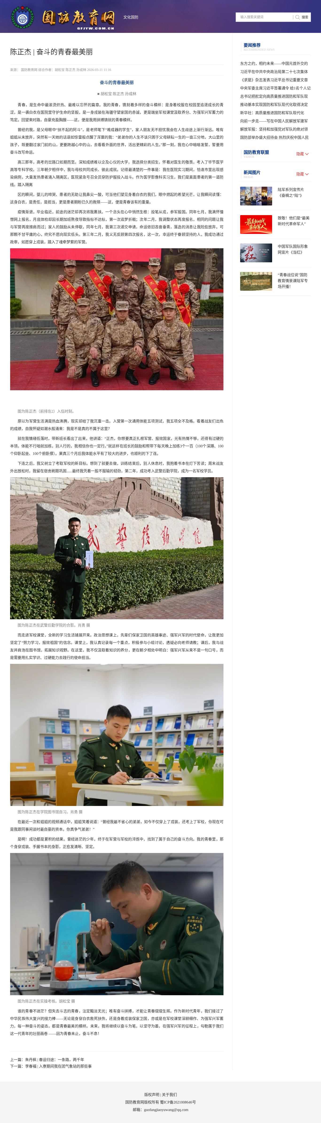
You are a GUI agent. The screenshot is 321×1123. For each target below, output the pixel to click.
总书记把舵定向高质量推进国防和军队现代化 (274, 97)
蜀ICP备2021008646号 (178, 1102)
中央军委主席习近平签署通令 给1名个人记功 (275, 89)
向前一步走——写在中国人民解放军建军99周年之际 (274, 122)
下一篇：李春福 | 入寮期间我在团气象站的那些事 (51, 1066)
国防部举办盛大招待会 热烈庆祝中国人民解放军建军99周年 (274, 139)
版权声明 (151, 1095)
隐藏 (300, 154)
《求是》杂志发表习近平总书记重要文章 (274, 80)
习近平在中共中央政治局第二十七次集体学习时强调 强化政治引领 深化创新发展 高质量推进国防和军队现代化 (275, 73)
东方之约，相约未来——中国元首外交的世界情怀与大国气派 (274, 65)
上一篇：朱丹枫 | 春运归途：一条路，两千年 (47, 1060)
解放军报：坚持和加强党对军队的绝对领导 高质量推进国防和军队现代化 (274, 130)
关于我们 (169, 1095)
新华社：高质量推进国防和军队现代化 (272, 113)
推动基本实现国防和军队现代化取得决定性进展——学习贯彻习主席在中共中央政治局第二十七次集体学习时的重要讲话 (274, 106)
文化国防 (130, 17)
